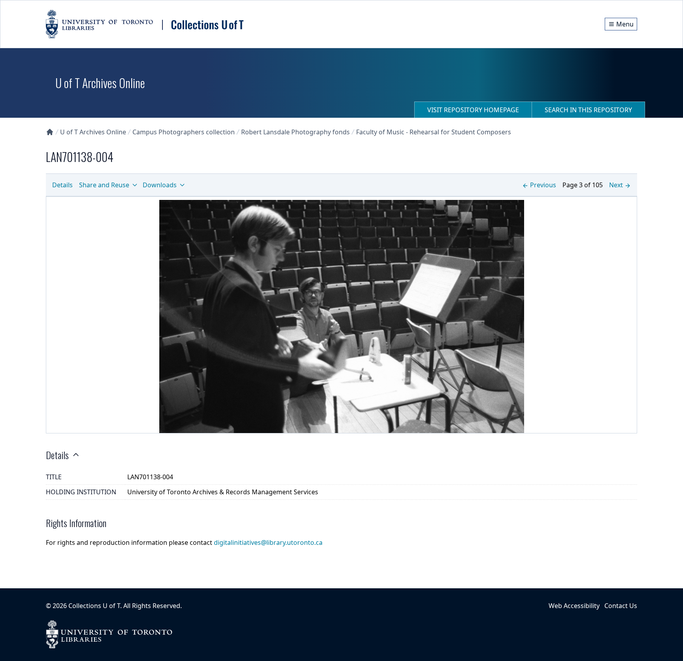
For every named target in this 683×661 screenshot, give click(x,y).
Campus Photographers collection (183, 132)
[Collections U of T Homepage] (50, 132)
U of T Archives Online (93, 132)
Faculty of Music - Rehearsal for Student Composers (433, 132)
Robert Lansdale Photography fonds (295, 132)
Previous (543, 185)
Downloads (160, 185)
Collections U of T (94, 605)
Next (616, 185)
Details (62, 185)
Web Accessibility (574, 605)
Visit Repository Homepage (473, 109)
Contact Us (620, 605)
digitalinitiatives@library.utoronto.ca (268, 542)
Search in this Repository (588, 109)
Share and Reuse (104, 185)
